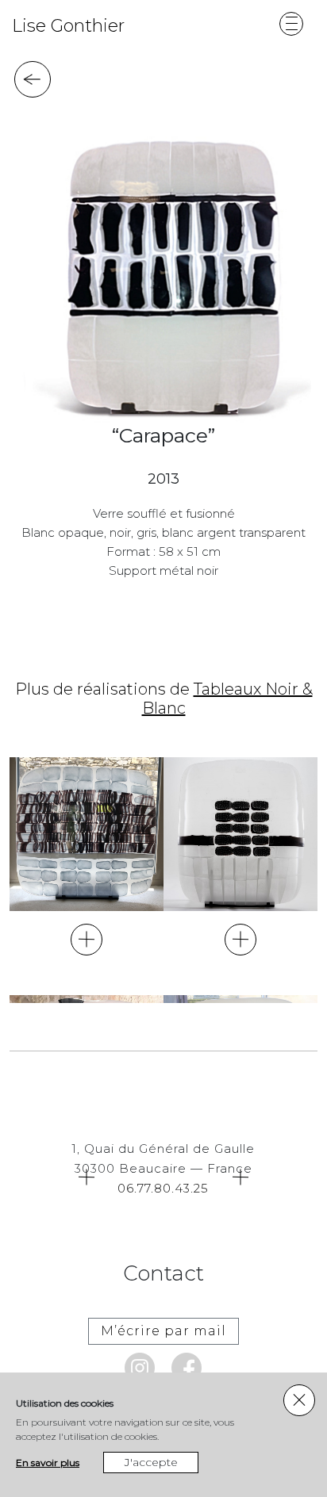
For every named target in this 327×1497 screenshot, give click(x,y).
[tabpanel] (161, 272)
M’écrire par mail (163, 1330)
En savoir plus (47, 1462)
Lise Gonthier (68, 25)
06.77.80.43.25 (163, 1188)
